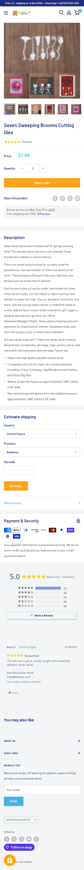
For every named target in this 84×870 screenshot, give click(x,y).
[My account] (69, 13)
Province (9, 443)
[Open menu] (6, 12)
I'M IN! (14, 801)
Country (9, 425)
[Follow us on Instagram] (21, 839)
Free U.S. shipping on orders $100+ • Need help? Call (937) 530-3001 (42, 3)
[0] (76, 12)
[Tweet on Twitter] (70, 198)
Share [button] (15, 692)
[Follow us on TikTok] (36, 839)
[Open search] (61, 13)
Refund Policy (12, 503)
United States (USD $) (18, 819)
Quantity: (10, 168)
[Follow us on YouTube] (29, 839)
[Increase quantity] (43, 168)
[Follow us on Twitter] (14, 839)
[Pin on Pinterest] (62, 198)
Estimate (16, 486)
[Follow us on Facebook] (6, 839)
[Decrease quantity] (22, 168)
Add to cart (42, 183)
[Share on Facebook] (55, 198)
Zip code (9, 462)
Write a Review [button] (43, 615)
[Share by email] (77, 198)
